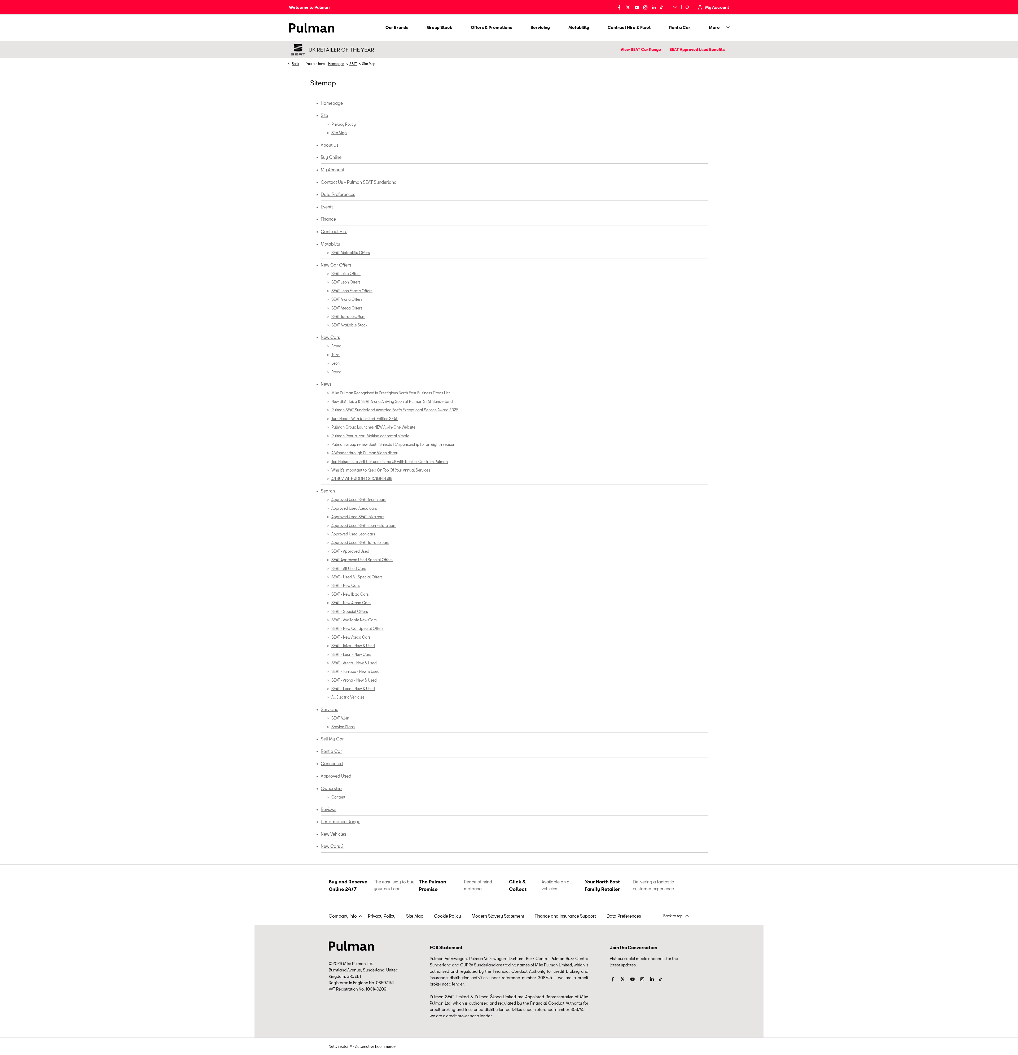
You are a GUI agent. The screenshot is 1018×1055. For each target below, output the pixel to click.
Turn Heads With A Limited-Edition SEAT (364, 418)
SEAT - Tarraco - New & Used (355, 671)
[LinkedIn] (654, 7)
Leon (335, 363)
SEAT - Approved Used (350, 551)
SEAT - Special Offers (349, 611)
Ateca (336, 372)
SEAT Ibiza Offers (346, 273)
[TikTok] (661, 7)
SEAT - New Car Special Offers (357, 628)
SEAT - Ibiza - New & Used (353, 645)
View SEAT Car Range (641, 49)
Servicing (330, 709)
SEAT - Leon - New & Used (353, 688)
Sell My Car (332, 738)
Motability (330, 243)
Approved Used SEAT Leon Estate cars (363, 525)
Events (327, 206)
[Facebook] (619, 7)
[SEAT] (331, 49)
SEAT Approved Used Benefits (697, 49)
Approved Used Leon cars (353, 534)
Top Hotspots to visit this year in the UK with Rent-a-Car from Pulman (389, 461)
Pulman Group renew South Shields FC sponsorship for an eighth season (393, 444)
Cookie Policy (447, 915)
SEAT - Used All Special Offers (357, 577)
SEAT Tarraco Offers (348, 316)
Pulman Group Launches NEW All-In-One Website (373, 427)
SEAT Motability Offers (350, 252)
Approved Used (336, 775)
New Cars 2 (332, 846)
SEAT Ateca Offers (346, 308)
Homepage (336, 64)
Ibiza (335, 354)
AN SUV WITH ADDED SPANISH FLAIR (361, 478)
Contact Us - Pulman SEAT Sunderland (359, 182)
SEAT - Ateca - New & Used (354, 663)
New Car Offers (336, 264)
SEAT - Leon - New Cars (351, 654)
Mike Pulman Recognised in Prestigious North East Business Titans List (390, 393)
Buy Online (331, 157)
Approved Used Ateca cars (354, 508)
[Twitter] (628, 7)
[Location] (687, 7)
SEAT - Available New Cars (354, 620)
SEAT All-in (340, 718)
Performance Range (340, 821)
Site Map (339, 132)
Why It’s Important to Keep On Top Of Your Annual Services (380, 470)
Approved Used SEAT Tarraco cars (360, 542)
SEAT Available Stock (349, 325)
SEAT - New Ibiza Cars (350, 594)
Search (328, 490)
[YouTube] (636, 7)
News (326, 383)
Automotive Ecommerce (375, 1046)
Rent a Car (331, 751)
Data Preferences (338, 194)
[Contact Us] (675, 7)
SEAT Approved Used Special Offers (362, 559)
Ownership (331, 788)
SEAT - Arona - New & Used (354, 680)
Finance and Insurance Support (565, 915)
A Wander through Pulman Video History (365, 453)
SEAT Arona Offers (346, 299)
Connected (332, 763)
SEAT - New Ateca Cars (351, 637)
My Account (332, 169)
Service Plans (343, 727)
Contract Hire (334, 231)
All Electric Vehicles (348, 697)
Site (324, 115)
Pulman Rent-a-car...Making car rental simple (370, 436)
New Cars (330, 337)
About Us (330, 144)
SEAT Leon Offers (346, 282)
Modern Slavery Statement (498, 915)
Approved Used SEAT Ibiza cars (357, 517)
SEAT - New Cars (345, 585)
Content (338, 797)
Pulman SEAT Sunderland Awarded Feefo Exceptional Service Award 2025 (395, 410)
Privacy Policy (343, 124)
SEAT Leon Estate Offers (351, 291)
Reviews (328, 809)
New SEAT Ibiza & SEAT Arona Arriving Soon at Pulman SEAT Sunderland (392, 401)
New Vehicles (333, 833)
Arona (336, 346)
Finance (328, 218)
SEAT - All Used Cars (348, 568)
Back (295, 64)
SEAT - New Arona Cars (351, 602)
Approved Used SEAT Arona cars (358, 499)
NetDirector (339, 1046)
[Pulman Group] (311, 28)
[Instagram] (645, 7)
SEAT (353, 64)
